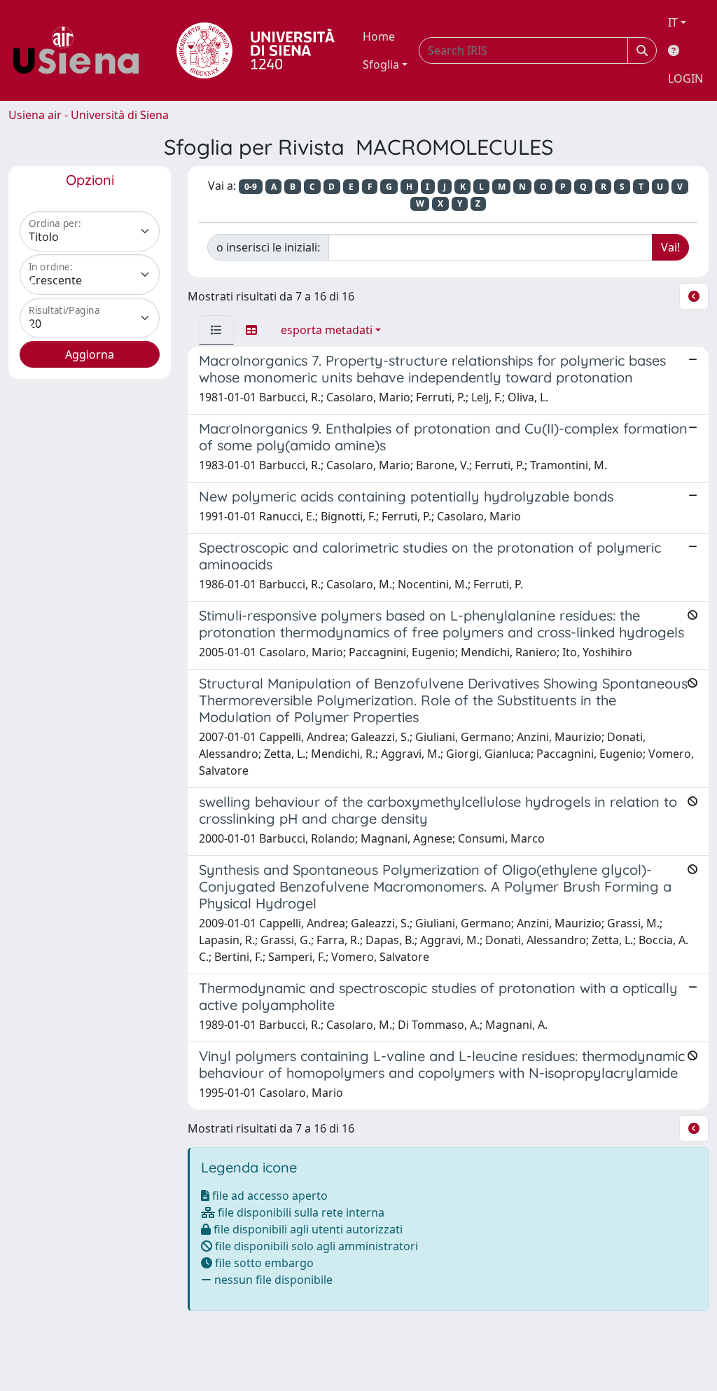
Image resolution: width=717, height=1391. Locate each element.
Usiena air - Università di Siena (88, 115)
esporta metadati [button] (327, 330)
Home (379, 36)
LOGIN (685, 78)
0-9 (250, 187)
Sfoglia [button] (381, 64)
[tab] (216, 330)
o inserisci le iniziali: (268, 247)
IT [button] (673, 22)
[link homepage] (81, 50)
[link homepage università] (255, 50)
